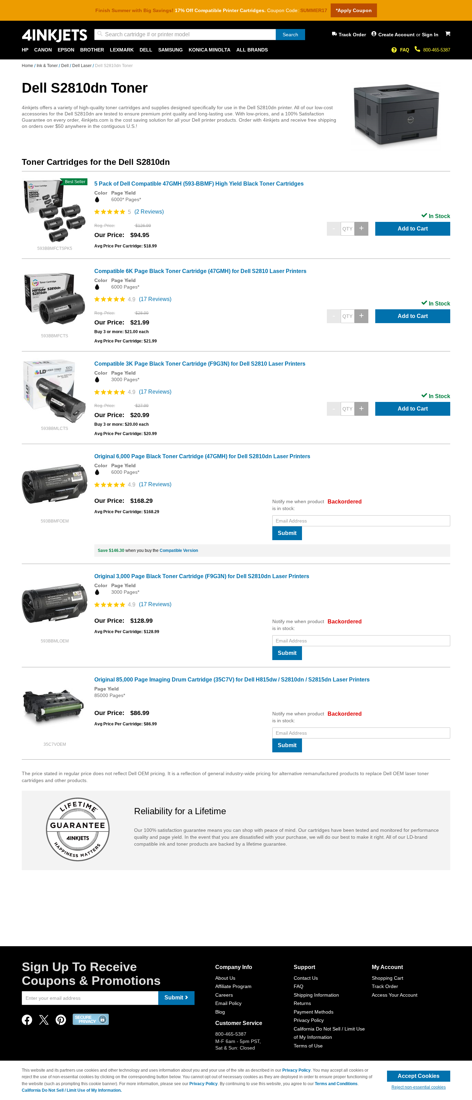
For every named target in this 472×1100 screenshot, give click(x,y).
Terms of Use (308, 1046)
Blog (220, 1012)
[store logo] (54, 36)
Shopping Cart (387, 978)
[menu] (236, 49)
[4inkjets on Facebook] (27, 1021)
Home (28, 65)
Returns (302, 1003)
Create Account (397, 34)
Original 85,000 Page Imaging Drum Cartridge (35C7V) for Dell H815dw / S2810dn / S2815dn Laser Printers (232, 680)
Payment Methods (313, 1012)
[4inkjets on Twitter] (44, 1021)
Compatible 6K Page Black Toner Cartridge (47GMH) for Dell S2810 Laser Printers (200, 271)
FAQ (404, 50)
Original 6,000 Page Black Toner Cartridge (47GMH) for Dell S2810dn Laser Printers (202, 456)
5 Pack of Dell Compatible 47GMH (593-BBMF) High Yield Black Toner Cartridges (199, 184)
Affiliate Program (233, 986)
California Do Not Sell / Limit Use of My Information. (72, 1090)
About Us (225, 978)
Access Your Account (394, 995)
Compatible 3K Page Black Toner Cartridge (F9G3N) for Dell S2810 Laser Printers (199, 364)
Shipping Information (316, 995)
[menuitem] (25, 49)
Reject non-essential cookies (418, 1087)
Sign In (430, 34)
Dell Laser (82, 65)
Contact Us (306, 978)
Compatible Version (179, 550)
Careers (224, 995)
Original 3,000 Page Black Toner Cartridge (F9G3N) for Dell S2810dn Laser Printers (201, 576)
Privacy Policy (309, 1020)
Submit (287, 533)
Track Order (352, 34)
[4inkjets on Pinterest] (61, 1021)
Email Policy (228, 1003)
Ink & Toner (48, 65)
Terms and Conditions (336, 1083)
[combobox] (199, 34)
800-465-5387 (436, 50)
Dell (65, 65)
